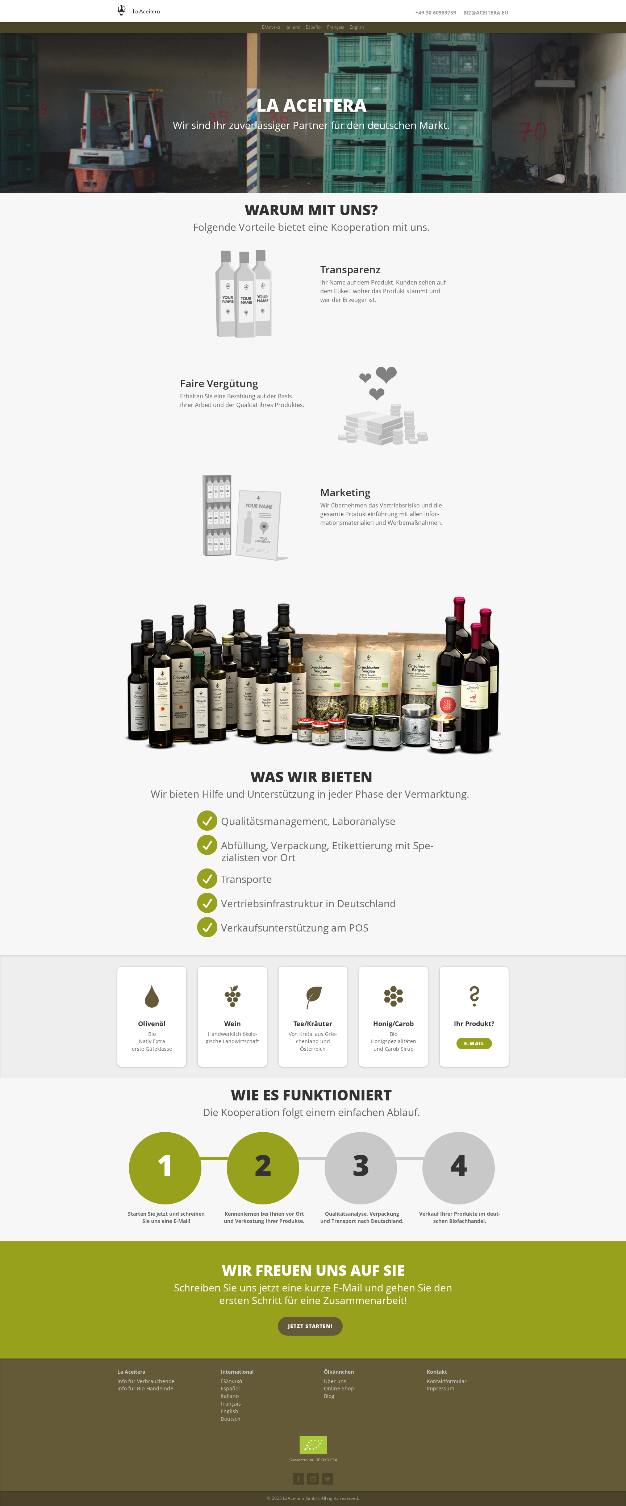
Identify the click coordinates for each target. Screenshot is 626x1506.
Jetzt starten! (310, 1326)
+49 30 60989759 (436, 12)
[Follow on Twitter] (327, 1479)
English (357, 27)
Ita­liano (292, 27)
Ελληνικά (271, 27)
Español (314, 27)
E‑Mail (474, 1043)
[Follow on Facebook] (298, 1479)
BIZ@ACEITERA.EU (486, 12)
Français (335, 27)
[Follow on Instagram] (313, 1479)
